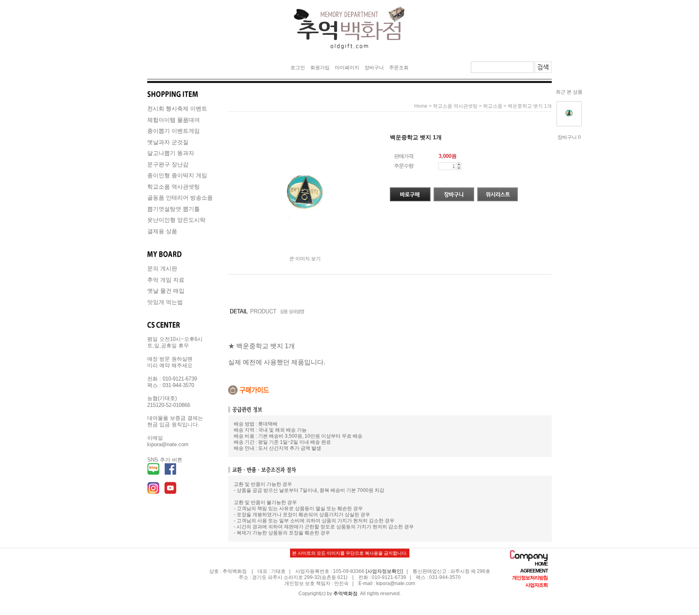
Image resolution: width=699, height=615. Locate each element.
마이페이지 (347, 67)
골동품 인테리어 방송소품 (180, 197)
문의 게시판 (162, 268)
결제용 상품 (162, 231)
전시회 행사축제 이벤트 (177, 108)
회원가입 (320, 67)
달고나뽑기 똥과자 (170, 153)
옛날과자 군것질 (168, 142)
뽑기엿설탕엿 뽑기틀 (173, 209)
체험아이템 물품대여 (173, 120)
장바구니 (374, 67)
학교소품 (492, 106)
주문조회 (399, 67)
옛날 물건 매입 (165, 290)
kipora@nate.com (395, 583)
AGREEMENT (534, 571)
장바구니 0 (569, 137)
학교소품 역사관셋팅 (173, 186)
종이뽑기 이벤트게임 (173, 131)
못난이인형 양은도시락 (176, 220)
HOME (541, 564)
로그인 (297, 67)
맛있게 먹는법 (165, 302)
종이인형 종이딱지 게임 (177, 175)
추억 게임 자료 (165, 280)
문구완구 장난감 (168, 164)
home (421, 106)
